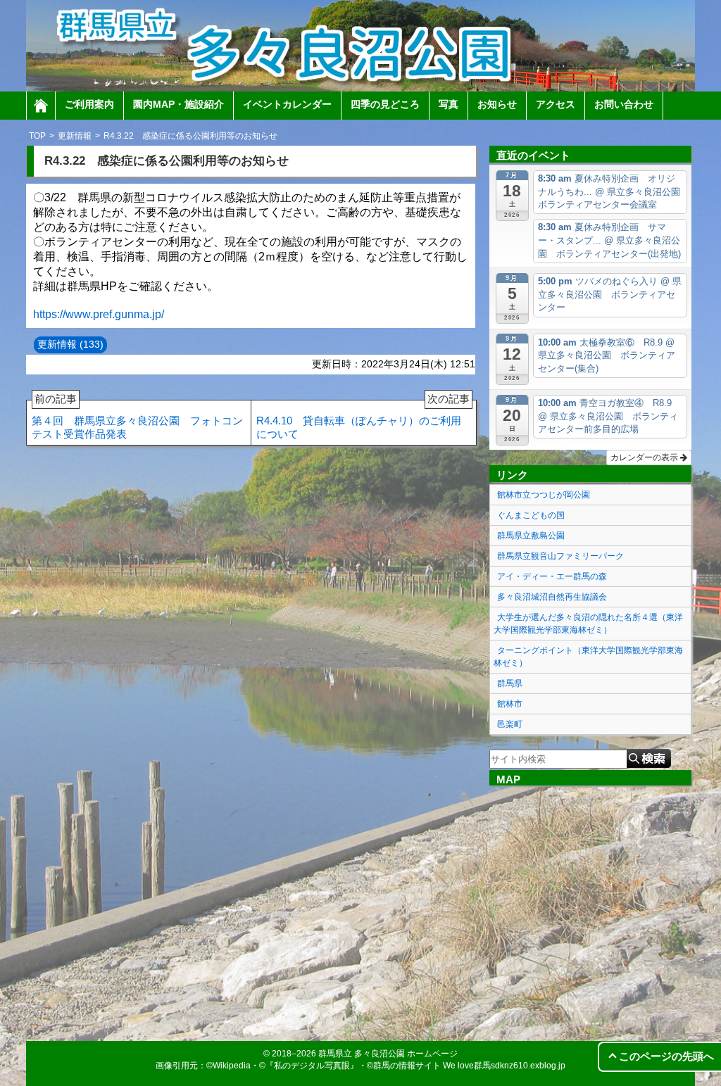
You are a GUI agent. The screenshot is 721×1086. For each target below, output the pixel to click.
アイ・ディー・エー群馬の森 (552, 576)
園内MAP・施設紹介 (178, 104)
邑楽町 (509, 724)
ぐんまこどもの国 (531, 515)
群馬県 (509, 683)
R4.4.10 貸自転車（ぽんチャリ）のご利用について (363, 420)
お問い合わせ (623, 104)
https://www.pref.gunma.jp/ (98, 314)
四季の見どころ (385, 104)
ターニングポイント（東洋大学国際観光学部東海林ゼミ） (588, 656)
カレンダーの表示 (645, 457)
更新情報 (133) (70, 344)
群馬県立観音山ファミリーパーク (560, 556)
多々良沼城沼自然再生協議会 (552, 597)
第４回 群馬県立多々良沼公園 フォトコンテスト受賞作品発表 (137, 420)
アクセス (555, 104)
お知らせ (497, 104)
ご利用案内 (89, 104)
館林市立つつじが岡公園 (543, 495)
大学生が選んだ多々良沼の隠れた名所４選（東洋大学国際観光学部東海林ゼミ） (588, 623)
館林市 (509, 704)
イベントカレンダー (287, 104)
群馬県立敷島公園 (531, 536)
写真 (448, 104)
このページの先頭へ (666, 1056)
